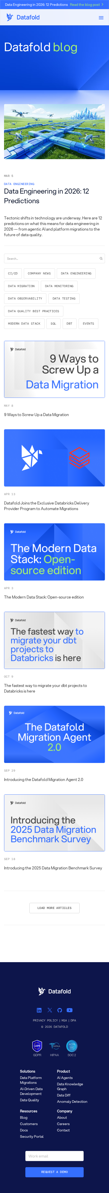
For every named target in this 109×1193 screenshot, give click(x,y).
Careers (63, 1123)
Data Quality (29, 1100)
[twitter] (49, 1010)
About (62, 1117)
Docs (24, 1130)
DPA (73, 1020)
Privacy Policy (45, 1020)
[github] (59, 1010)
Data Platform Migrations (31, 1080)
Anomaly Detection (72, 1101)
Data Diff (63, 1095)
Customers (29, 1123)
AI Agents (65, 1077)
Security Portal (32, 1136)
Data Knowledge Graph (70, 1086)
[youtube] (69, 1010)
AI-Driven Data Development (31, 1091)
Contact (63, 1130)
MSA (64, 1020)
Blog (23, 1117)
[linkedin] (40, 1010)
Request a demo (54, 1171)
